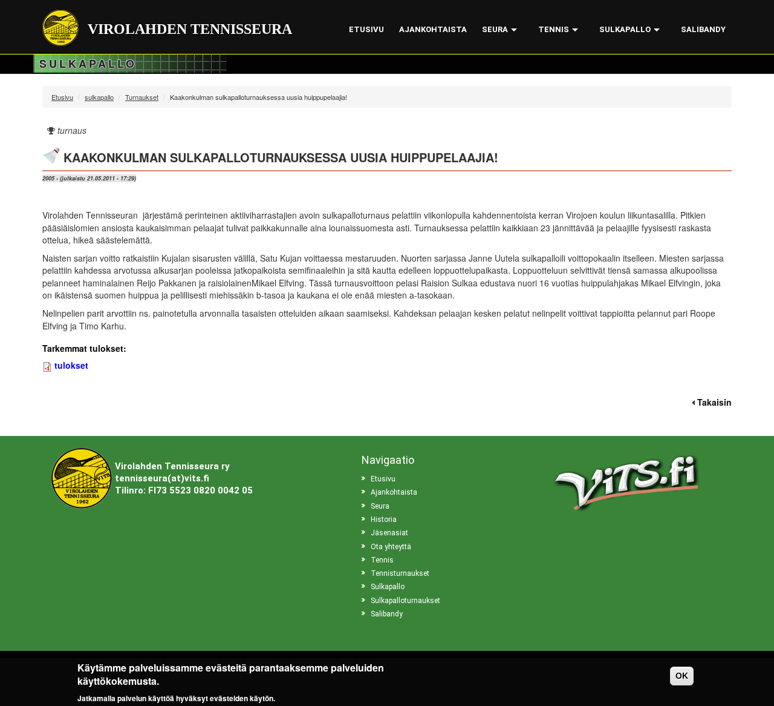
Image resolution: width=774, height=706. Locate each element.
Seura (495, 29)
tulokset (71, 365)
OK (681, 676)
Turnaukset (141, 97)
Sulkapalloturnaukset (405, 600)
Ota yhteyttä (391, 547)
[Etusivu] (65, 28)
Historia (384, 519)
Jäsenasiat (389, 533)
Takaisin (714, 402)
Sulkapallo (625, 29)
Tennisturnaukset (400, 573)
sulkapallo (99, 97)
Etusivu (366, 29)
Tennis (553, 29)
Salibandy (703, 29)
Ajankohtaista (433, 29)
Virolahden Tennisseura (190, 29)
